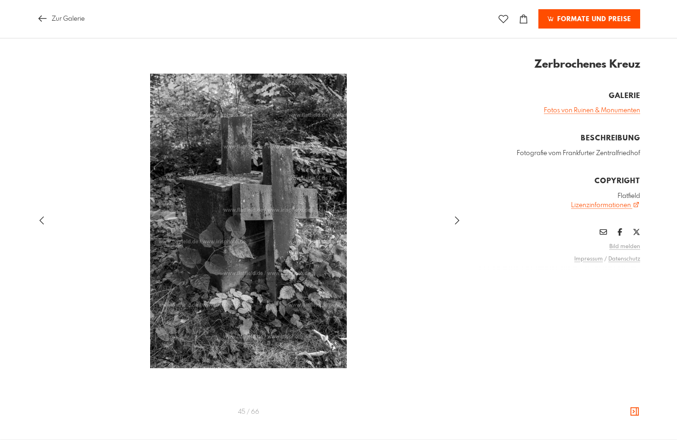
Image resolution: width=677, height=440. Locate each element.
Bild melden (624, 246)
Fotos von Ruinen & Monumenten (592, 110)
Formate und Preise (593, 19)
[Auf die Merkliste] (503, 19)
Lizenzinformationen (601, 205)
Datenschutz (624, 259)
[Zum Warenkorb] (523, 19)
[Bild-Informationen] (634, 412)
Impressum (588, 259)
